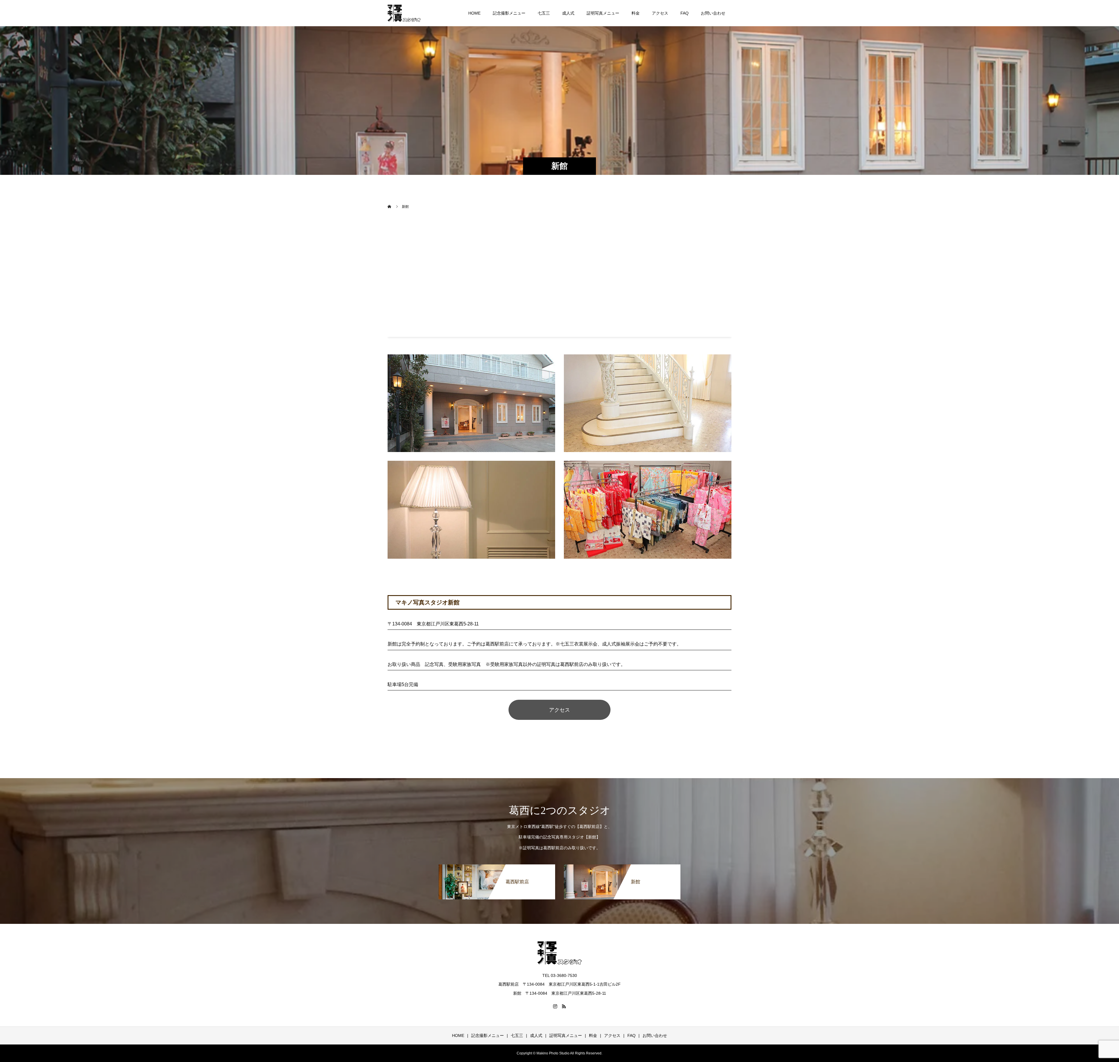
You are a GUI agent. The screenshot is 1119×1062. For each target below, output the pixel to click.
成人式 (568, 13)
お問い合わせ (713, 13)
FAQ (684, 13)
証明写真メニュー (603, 13)
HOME (474, 13)
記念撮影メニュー (509, 13)
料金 (635, 13)
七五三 (544, 13)
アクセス (660, 13)
